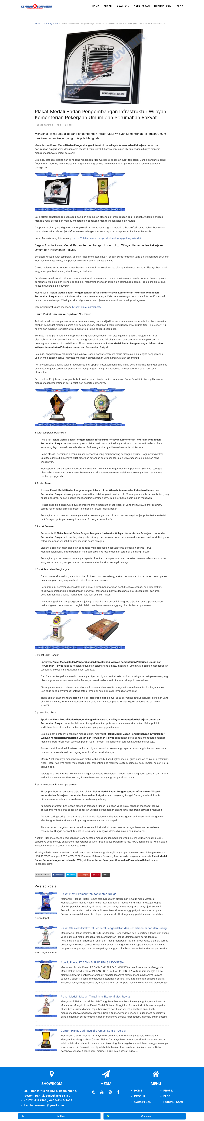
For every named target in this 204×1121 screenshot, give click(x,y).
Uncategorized (51, 23)
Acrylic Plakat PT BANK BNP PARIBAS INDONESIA (92, 962)
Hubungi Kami (163, 6)
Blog (180, 6)
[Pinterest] (93, 1092)
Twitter (72, 875)
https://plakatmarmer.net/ (86, 306)
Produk (122, 6)
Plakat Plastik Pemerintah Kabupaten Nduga (88, 894)
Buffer (105, 875)
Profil (108, 6)
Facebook (58, 875)
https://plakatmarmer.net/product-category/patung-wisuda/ (107, 238)
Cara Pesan (142, 6)
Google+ (85, 875)
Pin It (96, 875)
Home (95, 6)
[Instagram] (110, 1092)
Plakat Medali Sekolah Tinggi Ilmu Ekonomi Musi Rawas (95, 996)
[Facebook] (118, 1092)
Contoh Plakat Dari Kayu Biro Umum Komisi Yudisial (93, 1030)
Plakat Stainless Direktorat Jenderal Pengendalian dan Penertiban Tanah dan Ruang (114, 928)
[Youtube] (102, 1092)
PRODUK (139, 1096)
